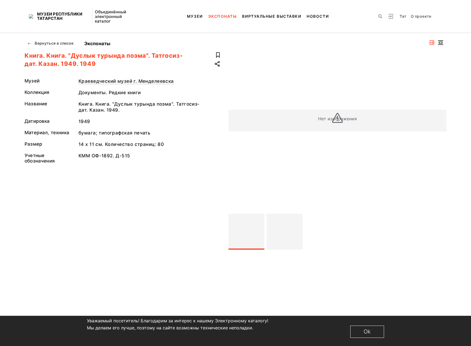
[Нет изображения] (246, 232)
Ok (367, 331)
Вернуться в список (54, 43)
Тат (403, 16)
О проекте (421, 16)
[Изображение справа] (431, 43)
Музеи (195, 16)
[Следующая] (439, 232)
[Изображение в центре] (440, 43)
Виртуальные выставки (271, 16)
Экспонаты (222, 16)
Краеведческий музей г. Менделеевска (126, 81)
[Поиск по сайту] (380, 16)
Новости (318, 16)
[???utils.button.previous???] (234, 232)
